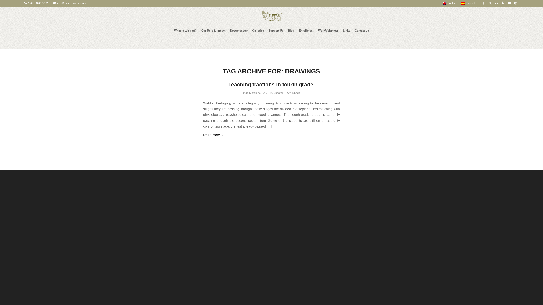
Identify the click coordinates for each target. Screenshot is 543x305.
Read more (211, 135)
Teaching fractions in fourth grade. (271, 84)
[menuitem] (447, 3)
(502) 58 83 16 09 (38, 3)
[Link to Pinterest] (503, 3)
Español (470, 3)
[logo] (271, 16)
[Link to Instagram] (515, 3)
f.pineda (295, 92)
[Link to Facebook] (484, 3)
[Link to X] (490, 3)
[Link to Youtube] (509, 3)
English (452, 3)
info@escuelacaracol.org (71, 3)
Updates (278, 92)
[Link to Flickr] (496, 3)
